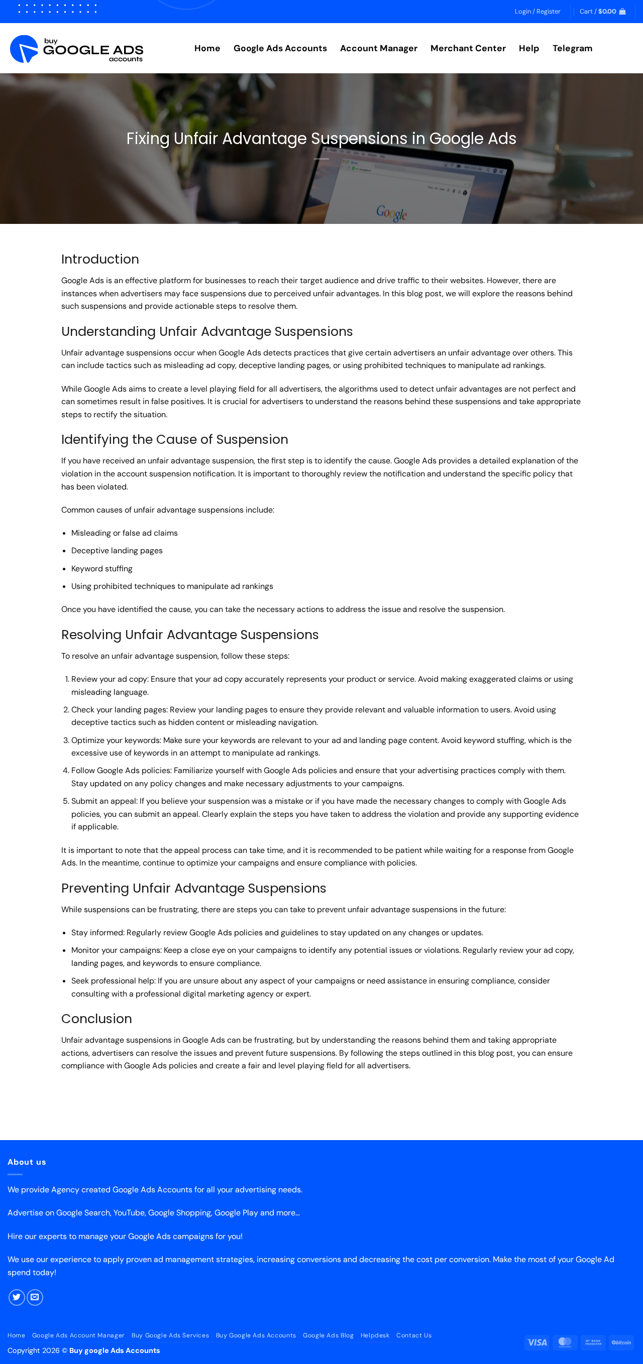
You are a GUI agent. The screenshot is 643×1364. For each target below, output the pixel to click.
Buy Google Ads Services (170, 1335)
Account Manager (378, 48)
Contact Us (414, 1335)
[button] (538, 11)
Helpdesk (375, 1335)
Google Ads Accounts (280, 48)
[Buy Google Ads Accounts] (93, 48)
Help (529, 48)
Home (207, 48)
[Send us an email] (35, 1297)
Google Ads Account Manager (78, 1335)
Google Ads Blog (328, 1335)
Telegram (573, 48)
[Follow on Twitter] (17, 1297)
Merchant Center (468, 48)
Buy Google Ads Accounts (256, 1335)
